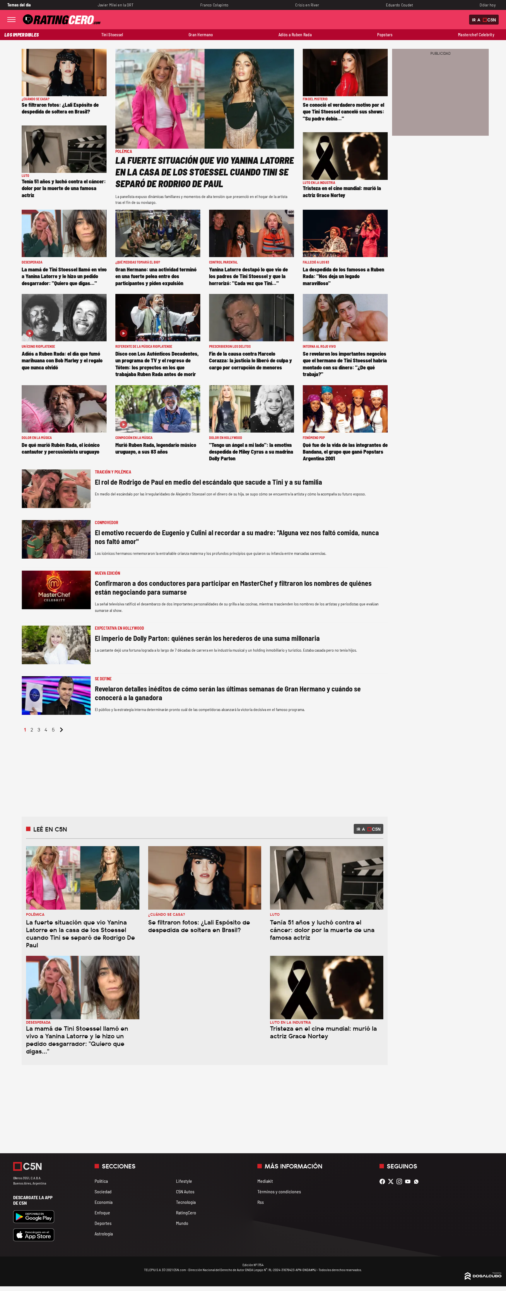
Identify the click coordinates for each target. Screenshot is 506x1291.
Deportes (103, 1223)
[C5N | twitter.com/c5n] (392, 1181)
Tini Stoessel (112, 34)
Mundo (182, 1223)
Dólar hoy (488, 4)
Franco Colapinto (214, 4)
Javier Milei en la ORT (116, 4)
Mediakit (265, 1181)
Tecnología (186, 1202)
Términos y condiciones (279, 1191)
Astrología (104, 1233)
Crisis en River (307, 4)
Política (101, 1181)
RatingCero (186, 1212)
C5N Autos (185, 1191)
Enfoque (102, 1212)
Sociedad (103, 1191)
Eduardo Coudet (399, 4)
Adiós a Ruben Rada (295, 34)
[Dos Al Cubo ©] (483, 1278)
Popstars (384, 34)
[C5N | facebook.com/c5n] (384, 1181)
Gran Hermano (201, 34)
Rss (260, 1202)
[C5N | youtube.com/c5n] (409, 1181)
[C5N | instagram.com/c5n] (400, 1181)
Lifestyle (184, 1181)
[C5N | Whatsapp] (417, 1181)
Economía (103, 1202)
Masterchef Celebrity (476, 34)
